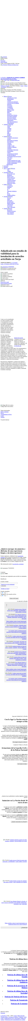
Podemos (9, 187)
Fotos (22, 85)
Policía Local (10, 176)
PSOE (8, 193)
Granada (9, 129)
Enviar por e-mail (5, 282)
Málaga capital (10, 109)
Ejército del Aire (11, 181)
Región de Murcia (11, 155)
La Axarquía (10, 108)
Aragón (9, 139)
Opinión (6, 208)
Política (5, 184)
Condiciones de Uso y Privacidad (12, 1018)
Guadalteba (10, 107)
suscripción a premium (18, 564)
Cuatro (2, 415)
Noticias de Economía (19, 1004)
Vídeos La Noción (5, 85)
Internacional (10, 164)
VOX (8, 188)
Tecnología (9, 205)
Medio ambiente (11, 203)
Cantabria (9, 144)
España (5, 136)
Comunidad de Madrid (12, 153)
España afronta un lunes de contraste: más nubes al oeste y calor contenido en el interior (17, 658)
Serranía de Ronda (11, 117)
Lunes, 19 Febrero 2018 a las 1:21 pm (10, 264)
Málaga (5, 96)
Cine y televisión (11, 207)
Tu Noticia (3, 87)
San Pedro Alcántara (15, 85)
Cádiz (8, 127)
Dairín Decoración (18, 337)
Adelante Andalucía (12, 191)
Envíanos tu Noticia (13, 1017)
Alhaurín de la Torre (12, 97)
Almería (9, 125)
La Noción (3, 77)
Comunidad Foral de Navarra (14, 156)
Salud (8, 199)
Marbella (9, 111)
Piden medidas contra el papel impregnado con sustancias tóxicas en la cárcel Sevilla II (16, 622)
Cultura (9, 171)
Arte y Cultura (7, 168)
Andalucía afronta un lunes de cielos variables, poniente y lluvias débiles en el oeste (15, 648)
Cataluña (9, 148)
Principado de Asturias (12, 140)
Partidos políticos (11, 195)
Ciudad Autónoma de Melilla (14, 161)
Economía (6, 165)
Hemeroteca (10, 87)
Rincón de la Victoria (12, 115)
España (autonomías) (12, 163)
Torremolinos (10, 120)
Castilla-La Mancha (11, 147)
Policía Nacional (11, 177)
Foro (5, 80)
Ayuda (15, 1015)
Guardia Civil (10, 179)
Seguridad (6, 172)
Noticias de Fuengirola (18, 1000)
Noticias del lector (11, 211)
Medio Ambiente (5, 411)
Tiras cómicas (10, 213)
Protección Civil (11, 173)
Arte (8, 169)
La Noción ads (17, 345)
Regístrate (3, 60)
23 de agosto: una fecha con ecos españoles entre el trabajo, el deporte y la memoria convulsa (15, 643)
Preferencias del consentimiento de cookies (15, 1019)
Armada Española (11, 180)
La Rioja (9, 159)
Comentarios (11, 266)
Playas (2, 413)
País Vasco (9, 157)
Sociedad (6, 196)
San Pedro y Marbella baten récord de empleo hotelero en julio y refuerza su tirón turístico (15, 627)
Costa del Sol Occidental (13, 103)
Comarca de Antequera (12, 101)
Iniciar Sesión (4, 62)
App (8, 80)
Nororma (9, 113)
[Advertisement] (14, 14)
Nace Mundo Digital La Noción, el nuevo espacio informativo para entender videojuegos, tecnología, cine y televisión (16, 616)
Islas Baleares (10, 141)
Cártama (9, 100)
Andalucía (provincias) (12, 137)
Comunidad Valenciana (12, 149)
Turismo (2, 417)
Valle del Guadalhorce (12, 121)
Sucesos (9, 197)
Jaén (8, 132)
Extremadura (10, 151)
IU (7, 189)
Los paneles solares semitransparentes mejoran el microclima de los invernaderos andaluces (16, 632)
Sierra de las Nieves (12, 119)
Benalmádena (10, 99)
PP (8, 192)
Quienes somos (4, 1017)
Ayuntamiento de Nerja (6, 414)
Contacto (21, 1017)
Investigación (10, 201)
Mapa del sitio (21, 1015)
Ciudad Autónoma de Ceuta (13, 160)
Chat (2, 80)
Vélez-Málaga (10, 123)
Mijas (8, 112)
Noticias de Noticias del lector (16, 997)
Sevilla (8, 135)
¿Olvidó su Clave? (5, 588)
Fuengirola (9, 105)
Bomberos (9, 175)
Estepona (9, 104)
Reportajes (9, 209)
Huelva (9, 131)
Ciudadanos (10, 185)
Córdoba (9, 128)
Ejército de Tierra (11, 183)
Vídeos (25, 85)
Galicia (9, 152)
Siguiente (3, 1013)
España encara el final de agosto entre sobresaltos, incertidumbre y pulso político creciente (16, 611)
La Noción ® (4, 1015)
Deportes (6, 167)
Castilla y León (10, 145)
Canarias (9, 143)
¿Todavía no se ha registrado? (8, 584)
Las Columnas (10, 212)
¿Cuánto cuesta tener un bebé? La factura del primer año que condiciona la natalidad (16, 637)
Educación (9, 200)
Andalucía (6, 124)
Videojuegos (10, 204)
